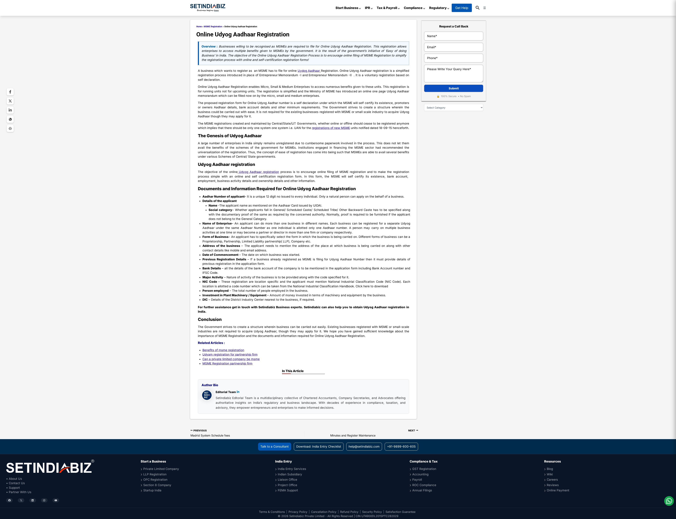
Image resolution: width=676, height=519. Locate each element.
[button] (477, 8)
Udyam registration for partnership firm (230, 354)
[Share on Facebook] (10, 91)
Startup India (152, 490)
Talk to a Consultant (274, 446)
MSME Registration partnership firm (227, 363)
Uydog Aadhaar (309, 70)
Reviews (553, 485)
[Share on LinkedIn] (10, 110)
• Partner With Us (18, 492)
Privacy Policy (298, 512)
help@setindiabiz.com (364, 446)
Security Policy (372, 512)
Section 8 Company (157, 485)
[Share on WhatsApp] (10, 119)
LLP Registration (155, 474)
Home (199, 26)
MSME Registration (213, 26)
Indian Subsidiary (290, 474)
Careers (552, 479)
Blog (550, 469)
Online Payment (558, 490)
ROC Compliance (424, 485)
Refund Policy (349, 512)
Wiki (550, 474)
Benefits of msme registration (223, 350)
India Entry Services (292, 469)
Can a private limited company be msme (231, 359)
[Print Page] (10, 128)
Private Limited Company (161, 469)
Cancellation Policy (323, 512)
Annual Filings (422, 490)
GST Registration (424, 469)
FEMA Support (288, 490)
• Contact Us (15, 483)
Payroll (417, 479)
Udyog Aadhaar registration (258, 172)
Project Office (287, 485)
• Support (13, 487)
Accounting (420, 474)
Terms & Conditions (272, 512)
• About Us (14, 478)
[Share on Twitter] (10, 101)
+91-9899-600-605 (401, 446)
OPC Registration (155, 479)
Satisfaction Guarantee (400, 512)
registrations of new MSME (331, 128)
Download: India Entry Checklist (318, 446)
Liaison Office (287, 479)
